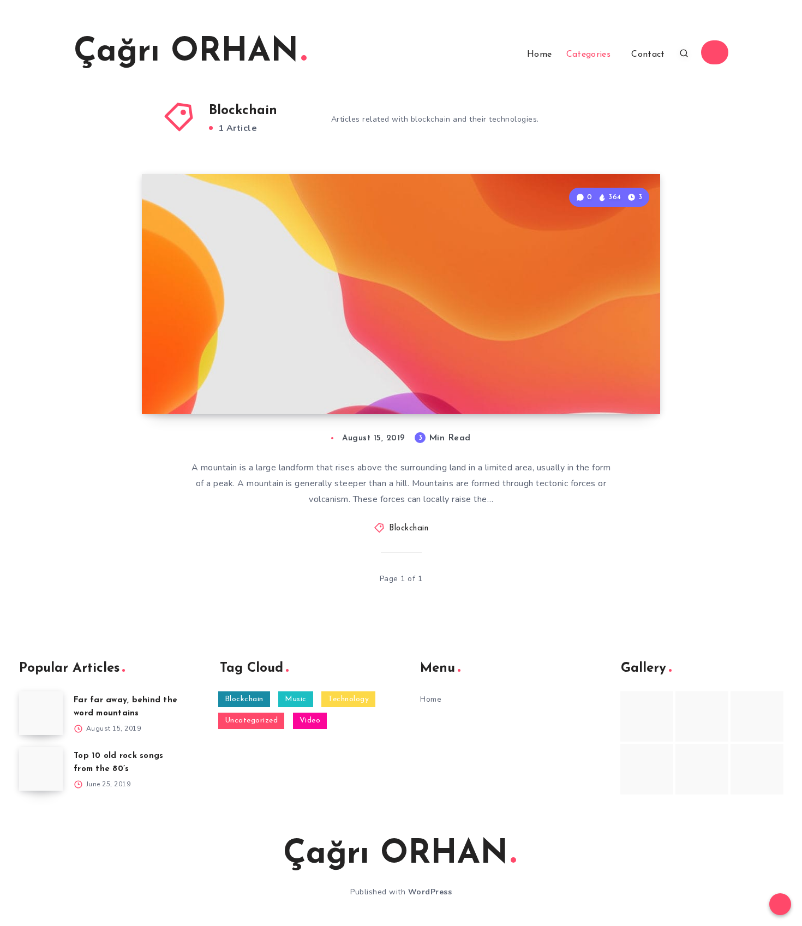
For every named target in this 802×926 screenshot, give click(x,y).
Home (539, 54)
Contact (648, 54)
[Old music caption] (757, 716)
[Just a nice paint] (701, 769)
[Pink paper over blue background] (646, 716)
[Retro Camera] (701, 716)
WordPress (430, 892)
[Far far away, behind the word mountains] (41, 713)
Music (296, 699)
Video (310, 720)
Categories (588, 54)
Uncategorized (251, 720)
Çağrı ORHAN (186, 52)
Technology (348, 699)
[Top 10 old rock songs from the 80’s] (41, 769)
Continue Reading (609, 382)
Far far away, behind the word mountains (286, 365)
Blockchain (408, 528)
